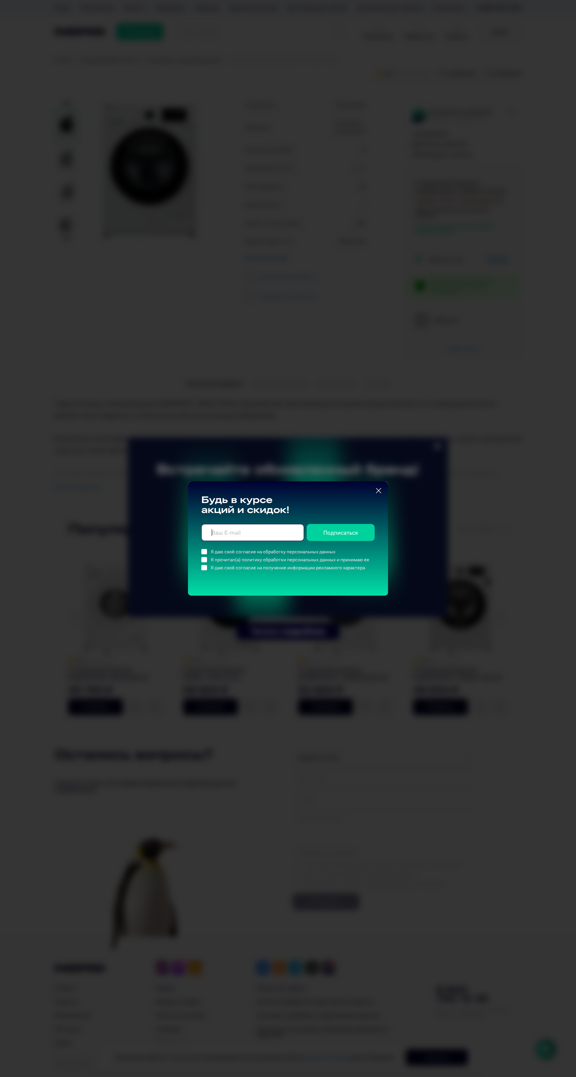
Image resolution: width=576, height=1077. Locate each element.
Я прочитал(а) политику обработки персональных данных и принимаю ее (290, 560)
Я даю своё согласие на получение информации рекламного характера (288, 568)
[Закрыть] (378, 490)
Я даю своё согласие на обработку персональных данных (273, 552)
